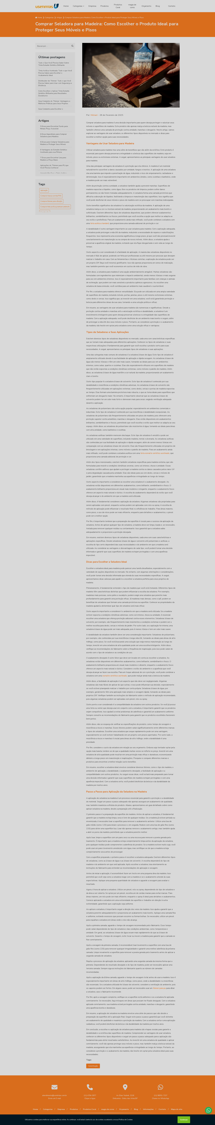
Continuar (184, 1120)
